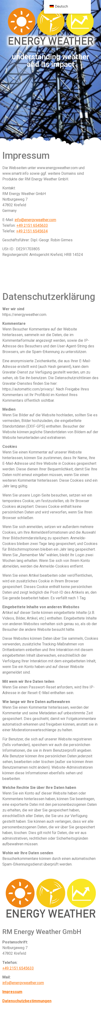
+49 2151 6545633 (32, 225)
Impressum (12, 991)
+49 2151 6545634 (32, 231)
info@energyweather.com (35, 220)
